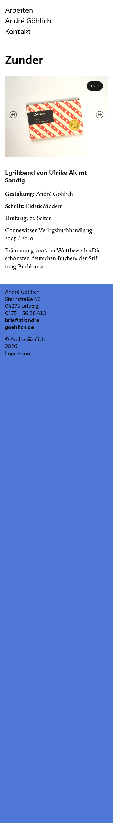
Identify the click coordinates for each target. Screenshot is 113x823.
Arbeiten (19, 11)
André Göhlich (28, 21)
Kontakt (18, 32)
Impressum (18, 353)
